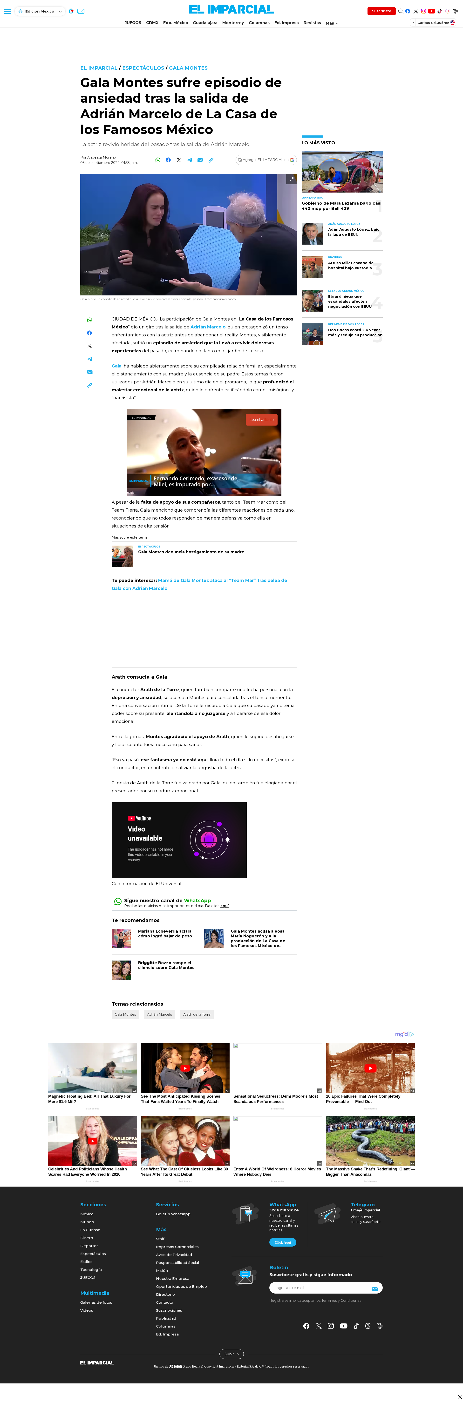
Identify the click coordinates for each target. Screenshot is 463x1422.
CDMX (152, 22)
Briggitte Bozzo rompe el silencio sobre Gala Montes (166, 965)
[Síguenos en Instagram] (424, 10)
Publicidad (166, 1318)
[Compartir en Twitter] (179, 160)
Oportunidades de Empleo (181, 1286)
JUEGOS (133, 22)
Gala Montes (188, 68)
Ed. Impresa (286, 22)
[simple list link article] (342, 174)
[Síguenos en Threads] (447, 10)
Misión (162, 1270)
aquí (224, 905)
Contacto (164, 1302)
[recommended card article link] (122, 556)
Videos (86, 1310)
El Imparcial (98, 68)
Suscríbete (381, 11)
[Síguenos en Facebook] (408, 10)
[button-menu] (7, 11)
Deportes (89, 1245)
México (87, 1214)
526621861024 (284, 1210)
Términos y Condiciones (341, 1300)
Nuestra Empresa (172, 1278)
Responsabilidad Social (177, 1262)
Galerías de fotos (96, 1302)
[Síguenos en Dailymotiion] (380, 1326)
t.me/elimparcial (365, 1210)
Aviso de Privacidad (174, 1254)
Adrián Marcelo (159, 1014)
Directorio (165, 1294)
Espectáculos (144, 68)
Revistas (312, 22)
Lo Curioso (90, 1230)
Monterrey (233, 22)
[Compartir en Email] (200, 160)
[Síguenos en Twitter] (416, 10)
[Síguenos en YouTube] (432, 10)
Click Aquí (283, 1242)
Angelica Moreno (101, 157)
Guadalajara (205, 22)
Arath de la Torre (197, 1014)
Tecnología (91, 1269)
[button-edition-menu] (413, 22)
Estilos (86, 1261)
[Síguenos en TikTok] (439, 10)
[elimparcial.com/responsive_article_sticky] (460, 1397)
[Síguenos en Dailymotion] (455, 10)
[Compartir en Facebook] (168, 160)
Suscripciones (169, 1310)
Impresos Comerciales (177, 1246)
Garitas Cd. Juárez (433, 23)
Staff (160, 1238)
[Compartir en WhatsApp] (157, 160)
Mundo (87, 1222)
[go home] (97, 1362)
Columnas (259, 22)
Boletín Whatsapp (173, 1214)
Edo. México (175, 22)
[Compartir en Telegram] (189, 160)
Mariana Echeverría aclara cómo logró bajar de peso (165, 933)
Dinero (86, 1237)
